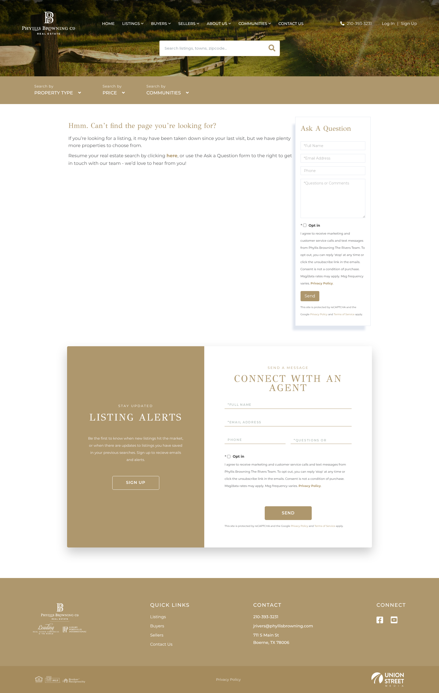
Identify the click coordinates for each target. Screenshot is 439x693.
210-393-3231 (359, 23)
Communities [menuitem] (253, 23)
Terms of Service (344, 314)
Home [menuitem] (108, 23)
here (172, 155)
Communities (163, 93)
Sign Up (409, 23)
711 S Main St (271, 639)
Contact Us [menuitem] (291, 23)
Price (110, 93)
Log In (388, 23)
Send (310, 296)
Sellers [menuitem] (186, 23)
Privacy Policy (322, 283)
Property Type (53, 93)
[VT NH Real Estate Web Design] (387, 679)
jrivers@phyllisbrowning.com (283, 626)
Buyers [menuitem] (159, 23)
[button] (272, 48)
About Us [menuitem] (217, 23)
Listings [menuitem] (131, 23)
